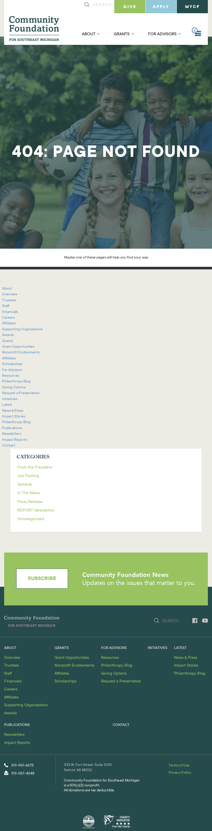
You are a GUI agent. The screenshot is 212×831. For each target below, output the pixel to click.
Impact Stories (13, 417)
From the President (34, 467)
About (88, 34)
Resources (10, 376)
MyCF (192, 7)
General (24, 484)
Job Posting (28, 476)
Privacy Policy (180, 773)
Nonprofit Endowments (21, 353)
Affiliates (9, 324)
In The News (28, 493)
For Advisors (162, 34)
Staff (5, 306)
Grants (122, 34)
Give (130, 7)
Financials (10, 312)
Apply (161, 7)
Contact (8, 446)
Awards (8, 335)
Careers (8, 318)
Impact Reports (14, 440)
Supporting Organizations (22, 329)
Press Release (30, 502)
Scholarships (12, 364)
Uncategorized (30, 519)
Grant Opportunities (18, 347)
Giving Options (14, 388)
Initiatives (9, 399)
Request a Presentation (21, 393)
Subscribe (42, 579)
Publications (12, 428)
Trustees (9, 300)
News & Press (12, 411)
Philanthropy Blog (16, 382)
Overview (9, 294)
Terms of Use (179, 766)
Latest (7, 405)
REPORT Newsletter (35, 510)
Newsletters (11, 434)
